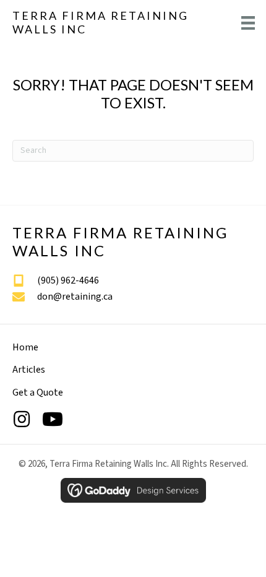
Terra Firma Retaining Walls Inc (100, 22)
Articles (28, 369)
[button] (21, 419)
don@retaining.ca (75, 296)
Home (25, 347)
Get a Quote (37, 392)
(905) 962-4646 (68, 280)
